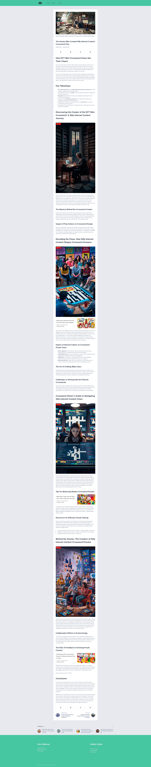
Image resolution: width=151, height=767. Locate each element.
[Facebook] (61, 52)
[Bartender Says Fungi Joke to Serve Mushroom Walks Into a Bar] (97, 731)
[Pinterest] (80, 52)
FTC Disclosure (93, 750)
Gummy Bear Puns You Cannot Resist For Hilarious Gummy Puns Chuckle (87, 731)
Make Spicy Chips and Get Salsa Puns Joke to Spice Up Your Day (48, 731)
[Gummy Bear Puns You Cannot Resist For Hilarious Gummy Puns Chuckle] (78, 731)
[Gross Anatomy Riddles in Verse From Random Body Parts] (58, 731)
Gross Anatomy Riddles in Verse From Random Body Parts (67, 731)
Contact (60, 3)
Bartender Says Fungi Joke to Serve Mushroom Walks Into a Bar (107, 731)
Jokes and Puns (66, 47)
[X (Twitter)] (71, 52)
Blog (48, 3)
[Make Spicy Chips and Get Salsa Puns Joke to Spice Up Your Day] (39, 731)
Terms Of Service (94, 748)
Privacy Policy (93, 752)
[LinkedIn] (90, 52)
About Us (53, 3)
